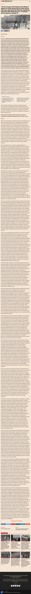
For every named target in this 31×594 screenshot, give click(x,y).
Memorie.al (2, 592)
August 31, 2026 (2, 564)
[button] (2, 592)
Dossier (3, 540)
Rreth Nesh (2, 591)
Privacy (6, 591)
